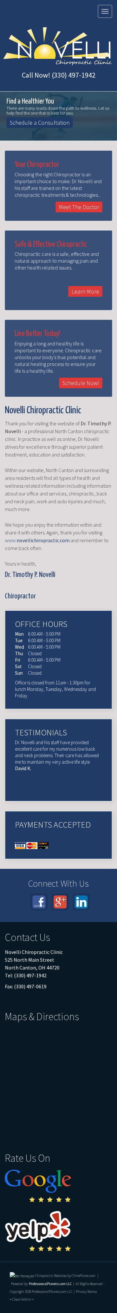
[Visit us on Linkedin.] (81, 902)
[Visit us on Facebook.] (39, 902)
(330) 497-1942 (31, 975)
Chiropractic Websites (51, 1275)
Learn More (85, 291)
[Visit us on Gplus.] (60, 902)
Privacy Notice (86, 1291)
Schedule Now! (80, 383)
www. (37, 540)
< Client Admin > (21, 1299)
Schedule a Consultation (40, 122)
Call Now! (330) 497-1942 (59, 75)
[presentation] (22, 1275)
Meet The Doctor (79, 207)
